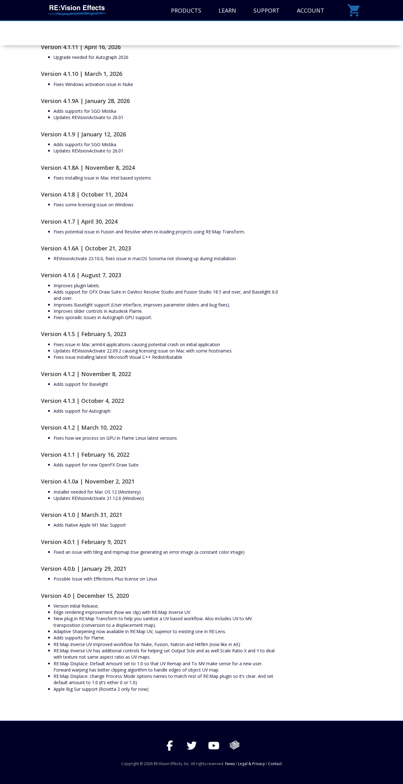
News (230, 763)
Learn (227, 10)
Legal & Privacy (251, 763)
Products (186, 10)
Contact (275, 763)
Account (310, 10)
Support (266, 10)
